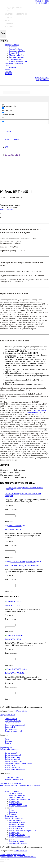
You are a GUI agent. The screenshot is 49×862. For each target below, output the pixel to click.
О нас (7, 11)
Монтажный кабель (16, 55)
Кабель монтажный (12, 759)
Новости (9, 17)
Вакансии (9, 27)
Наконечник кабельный (14, 530)
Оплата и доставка (12, 777)
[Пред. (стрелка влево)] (1, 861)
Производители (6, 747)
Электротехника (15, 59)
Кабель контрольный (13, 755)
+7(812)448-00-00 (39, 410)
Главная (8, 131)
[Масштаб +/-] (8, 859)
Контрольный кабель (17, 51)
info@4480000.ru (42, 3)
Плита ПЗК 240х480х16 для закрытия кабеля (22, 566)
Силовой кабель (15, 49)
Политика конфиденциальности (10, 784)
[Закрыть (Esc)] (1, 859)
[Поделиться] (3, 859)
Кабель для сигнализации (14, 761)
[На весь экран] (5, 859)
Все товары (13, 47)
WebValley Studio (20, 711)
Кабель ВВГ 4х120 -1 (13, 639)
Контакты (9, 23)
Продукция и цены (13, 7)
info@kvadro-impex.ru (33, 412)
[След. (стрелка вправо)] (3, 861)
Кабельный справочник (16, 14)
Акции (7, 20)
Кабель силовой (11, 753)
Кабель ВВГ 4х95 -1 (12, 155)
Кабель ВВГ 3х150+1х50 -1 (15, 673)
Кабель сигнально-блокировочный (18, 763)
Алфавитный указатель (14, 779)
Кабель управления (16, 57)
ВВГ (6, 147)
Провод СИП (14, 53)
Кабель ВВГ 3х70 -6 (12, 605)
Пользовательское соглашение (28, 785)
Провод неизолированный (15, 725)
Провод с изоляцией (12, 767)
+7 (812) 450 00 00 (42, 1)
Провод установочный (18, 61)
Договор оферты (6, 783)
